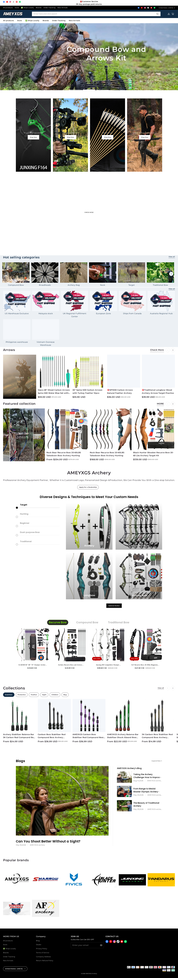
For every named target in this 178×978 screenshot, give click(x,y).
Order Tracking (49, 8)
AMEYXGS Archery (91, 973)
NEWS (99, 68)
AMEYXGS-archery (37, 845)
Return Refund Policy (44, 961)
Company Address (43, 957)
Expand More (156, 761)
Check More (111, 68)
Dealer (38, 945)
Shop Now (33, 137)
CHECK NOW (89, 212)
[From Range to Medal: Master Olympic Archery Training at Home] (124, 791)
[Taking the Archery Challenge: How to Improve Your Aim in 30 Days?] (124, 777)
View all (172, 257)
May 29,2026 (21, 845)
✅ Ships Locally (27, 8)
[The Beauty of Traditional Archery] (124, 805)
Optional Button (114, 605)
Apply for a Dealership (88, 487)
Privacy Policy (41, 949)
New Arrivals (62, 8)
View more (19, 377)
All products (8, 8)
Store (17, 8)
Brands (38, 8)
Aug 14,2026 (138, 781)
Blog (38, 941)
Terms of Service (42, 953)
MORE (160, 403)
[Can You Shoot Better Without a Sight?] (62, 801)
